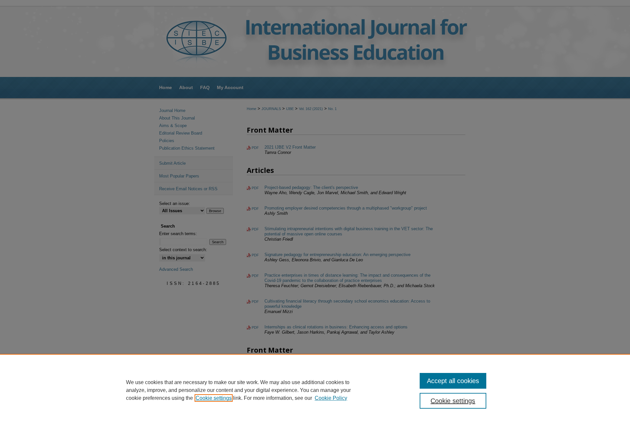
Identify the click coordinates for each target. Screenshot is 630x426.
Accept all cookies (453, 380)
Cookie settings (214, 398)
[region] (315, 390)
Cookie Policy (331, 398)
